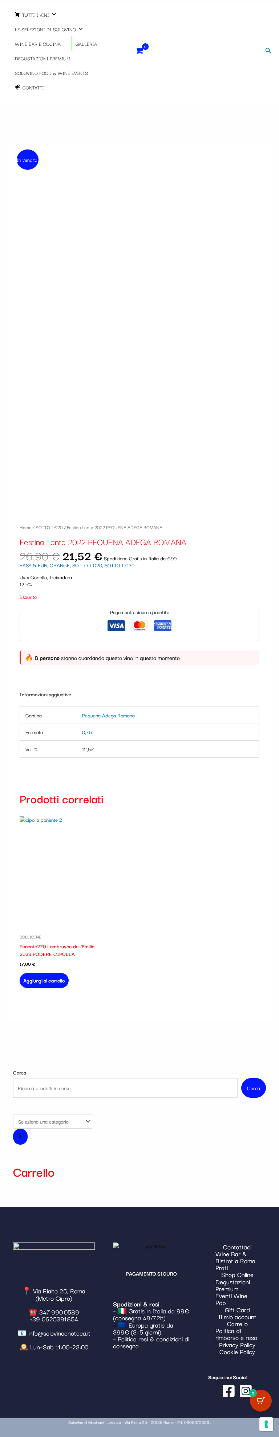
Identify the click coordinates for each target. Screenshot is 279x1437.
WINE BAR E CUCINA (38, 43)
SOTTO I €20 (49, 527)
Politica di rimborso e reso (236, 1334)
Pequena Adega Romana (108, 715)
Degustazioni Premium (232, 1285)
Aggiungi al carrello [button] (44, 980)
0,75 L (89, 732)
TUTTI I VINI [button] (35, 14)
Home (26, 527)
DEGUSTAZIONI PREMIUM (42, 58)
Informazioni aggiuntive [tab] (45, 694)
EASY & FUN (33, 565)
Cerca (19, 1072)
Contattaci (237, 1246)
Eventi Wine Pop (231, 1299)
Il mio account (237, 1316)
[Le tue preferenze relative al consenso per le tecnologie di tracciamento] (266, 1424)
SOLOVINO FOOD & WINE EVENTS (51, 72)
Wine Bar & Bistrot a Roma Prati (235, 1260)
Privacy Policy (237, 1344)
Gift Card (237, 1309)
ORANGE (60, 565)
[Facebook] (228, 1391)
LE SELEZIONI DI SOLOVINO (45, 29)
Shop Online (237, 1274)
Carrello (237, 1323)
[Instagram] (245, 1391)
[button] (268, 51)
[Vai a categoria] (20, 1137)
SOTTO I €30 (119, 565)
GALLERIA (86, 43)
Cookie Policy (237, 1351)
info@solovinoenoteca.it (59, 1333)
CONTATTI (33, 87)
